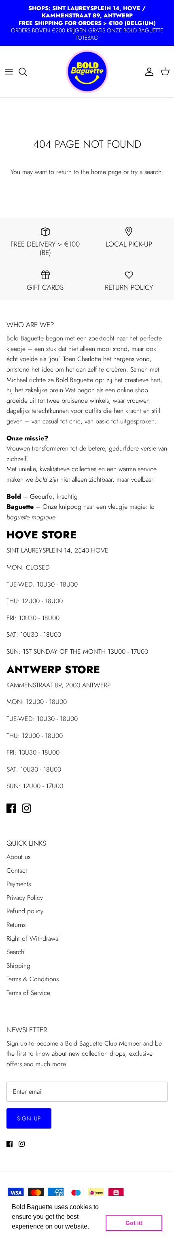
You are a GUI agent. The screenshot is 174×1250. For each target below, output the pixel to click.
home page (106, 171)
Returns (15, 924)
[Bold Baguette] (87, 71)
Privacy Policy (24, 897)
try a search (146, 171)
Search (15, 952)
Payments (18, 884)
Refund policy (24, 911)
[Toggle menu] (9, 72)
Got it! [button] (134, 1223)
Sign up (29, 1118)
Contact (16, 870)
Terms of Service (28, 992)
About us (18, 856)
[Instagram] (26, 808)
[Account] (147, 72)
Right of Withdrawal (32, 938)
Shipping (18, 965)
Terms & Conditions (32, 979)
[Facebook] (11, 808)
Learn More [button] (29, 1237)
